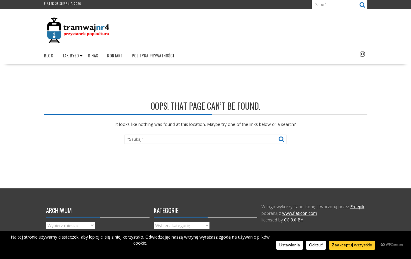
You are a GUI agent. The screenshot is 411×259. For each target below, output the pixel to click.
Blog (49, 55)
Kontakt (115, 55)
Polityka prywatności (153, 55)
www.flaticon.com (299, 213)
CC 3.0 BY (293, 220)
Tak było (70, 55)
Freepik (357, 206)
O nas (93, 55)
